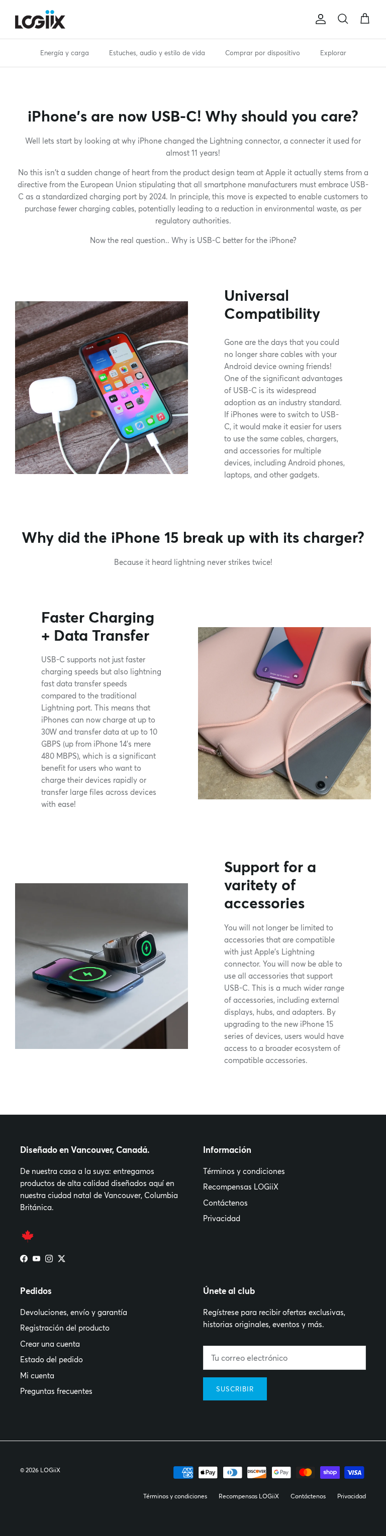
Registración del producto (65, 1328)
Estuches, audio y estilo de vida (157, 53)
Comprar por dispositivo (262, 53)
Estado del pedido (51, 1359)
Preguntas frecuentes (56, 1391)
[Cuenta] (319, 19)
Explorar (333, 53)
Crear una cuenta (50, 1344)
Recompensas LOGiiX (240, 1187)
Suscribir (235, 1389)
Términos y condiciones (244, 1171)
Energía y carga (64, 53)
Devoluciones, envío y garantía (73, 1312)
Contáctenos (225, 1203)
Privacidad (221, 1218)
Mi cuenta (37, 1375)
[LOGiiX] (40, 19)
